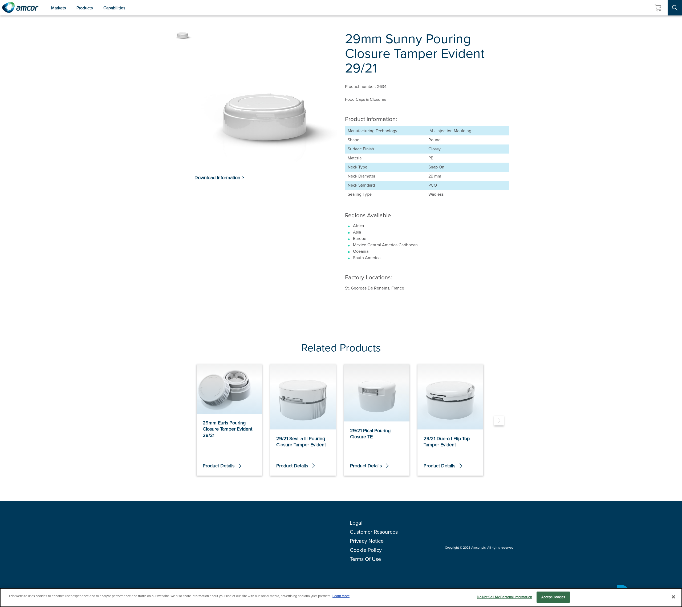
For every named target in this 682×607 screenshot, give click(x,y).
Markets (58, 8)
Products (84, 8)
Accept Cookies (553, 597)
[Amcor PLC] (20, 8)
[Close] (673, 597)
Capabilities (114, 8)
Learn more (341, 595)
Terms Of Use (365, 559)
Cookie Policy (366, 550)
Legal (356, 523)
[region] (341, 597)
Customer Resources (374, 532)
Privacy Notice (367, 541)
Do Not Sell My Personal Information (504, 597)
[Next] (499, 420)
